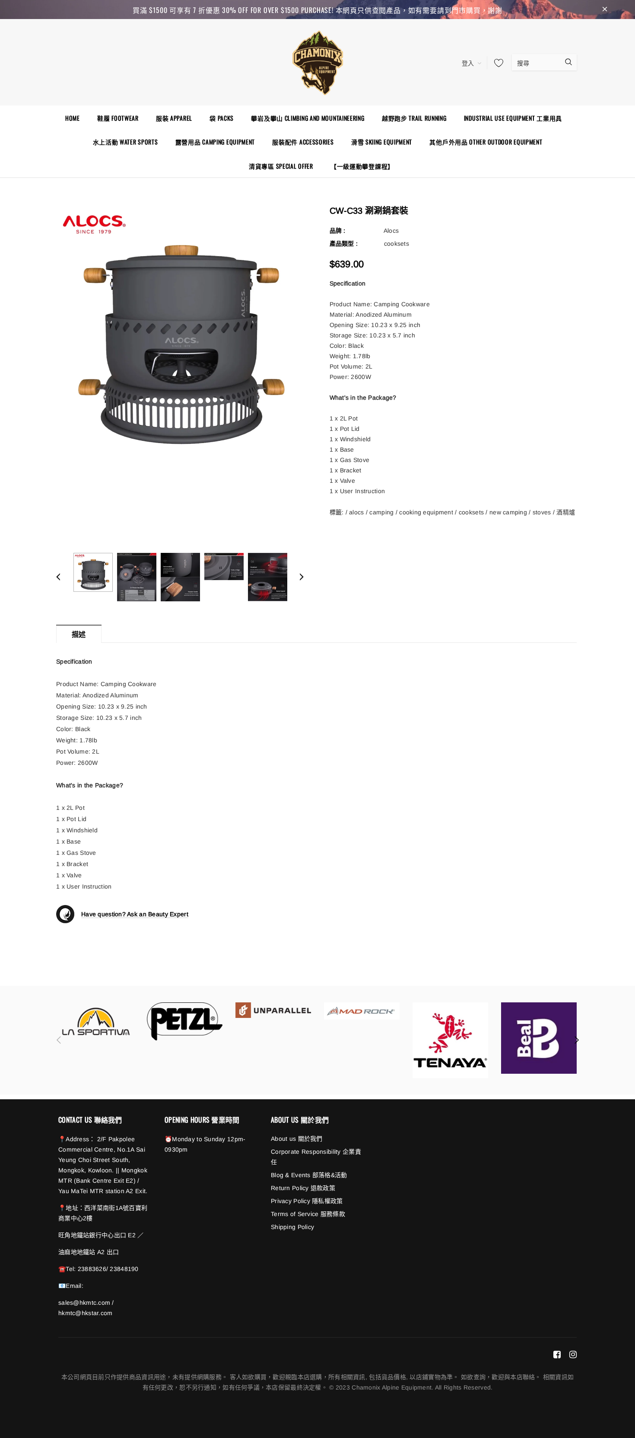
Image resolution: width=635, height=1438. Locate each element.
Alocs (391, 230)
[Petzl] (184, 1021)
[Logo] (317, 61)
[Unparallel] (273, 1010)
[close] (604, 9)
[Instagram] (573, 1354)
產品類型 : (344, 243)
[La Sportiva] (96, 1021)
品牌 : (338, 230)
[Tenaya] (450, 1040)
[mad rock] (362, 1010)
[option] (180, 330)
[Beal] (539, 1038)
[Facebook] (557, 1354)
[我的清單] (496, 63)
